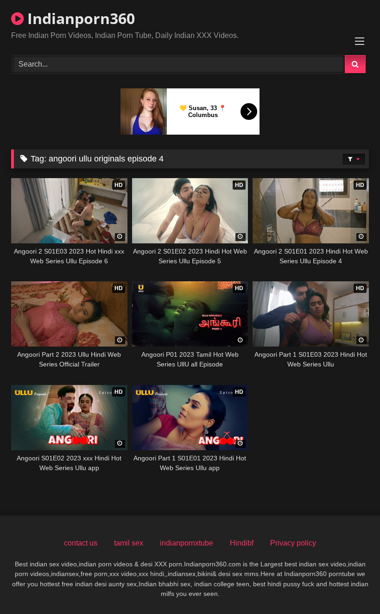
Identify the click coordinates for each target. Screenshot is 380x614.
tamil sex (128, 543)
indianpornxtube (186, 543)
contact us (80, 543)
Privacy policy (293, 543)
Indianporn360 (79, 18)
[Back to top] (351, 586)
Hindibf (241, 543)
